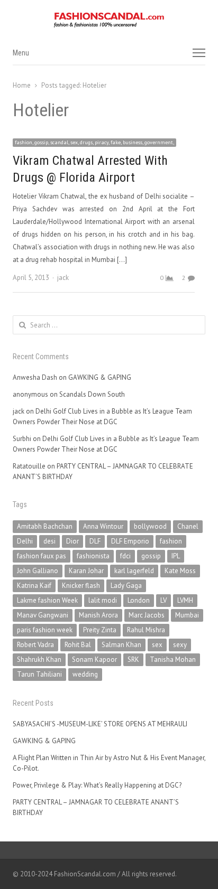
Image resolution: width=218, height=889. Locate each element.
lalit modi (102, 600)
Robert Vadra (35, 644)
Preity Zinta (99, 629)
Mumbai (187, 615)
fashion (171, 541)
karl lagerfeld (134, 570)
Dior (72, 541)
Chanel (187, 526)
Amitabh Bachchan (44, 526)
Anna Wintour (103, 526)
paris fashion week (44, 629)
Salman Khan (121, 644)
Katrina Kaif (34, 585)
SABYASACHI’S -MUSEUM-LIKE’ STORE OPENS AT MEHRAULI (100, 723)
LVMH (185, 600)
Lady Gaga (126, 585)
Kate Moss (180, 570)
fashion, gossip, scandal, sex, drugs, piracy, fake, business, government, (94, 142)
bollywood (150, 526)
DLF (95, 541)
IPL (175, 555)
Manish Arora (98, 615)
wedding (85, 674)
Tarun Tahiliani (39, 674)
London (139, 600)
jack (63, 277)
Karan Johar (86, 570)
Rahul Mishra (146, 629)
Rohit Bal (78, 644)
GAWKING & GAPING (99, 377)
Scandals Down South (92, 394)
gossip (151, 555)
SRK (133, 659)
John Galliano (37, 570)
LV (163, 600)
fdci (125, 555)
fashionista (93, 555)
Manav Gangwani (42, 615)
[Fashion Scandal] (109, 20)
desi (49, 541)
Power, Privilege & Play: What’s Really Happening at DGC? (97, 785)
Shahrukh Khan (39, 659)
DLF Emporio (130, 541)
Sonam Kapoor (94, 659)
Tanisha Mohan (173, 659)
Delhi (25, 541)
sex (157, 644)
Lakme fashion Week (47, 600)
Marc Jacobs (147, 615)
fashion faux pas (41, 555)
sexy (180, 644)
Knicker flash (81, 585)
